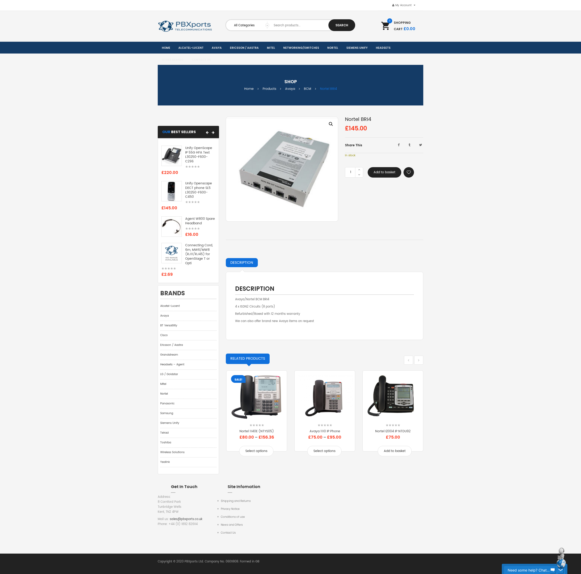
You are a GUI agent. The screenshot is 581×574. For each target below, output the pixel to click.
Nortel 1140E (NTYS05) (256, 431)
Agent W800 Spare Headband (200, 221)
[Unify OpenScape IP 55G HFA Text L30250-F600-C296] (172, 155)
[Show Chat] (553, 570)
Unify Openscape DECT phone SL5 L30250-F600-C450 (198, 190)
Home (249, 88)
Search (341, 25)
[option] (282, 169)
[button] (207, 132)
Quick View (257, 417)
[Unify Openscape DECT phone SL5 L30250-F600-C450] (172, 191)
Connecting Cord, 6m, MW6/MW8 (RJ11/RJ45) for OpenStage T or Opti (199, 254)
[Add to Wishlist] (409, 172)
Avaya (290, 88)
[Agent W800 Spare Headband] (172, 226)
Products (269, 88)
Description (241, 263)
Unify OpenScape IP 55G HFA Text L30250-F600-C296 (198, 154)
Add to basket (384, 172)
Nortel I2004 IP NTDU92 (393, 431)
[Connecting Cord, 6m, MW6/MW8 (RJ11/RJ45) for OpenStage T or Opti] (172, 253)
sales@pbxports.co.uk (186, 519)
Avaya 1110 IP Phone (325, 431)
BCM (307, 88)
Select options (256, 451)
